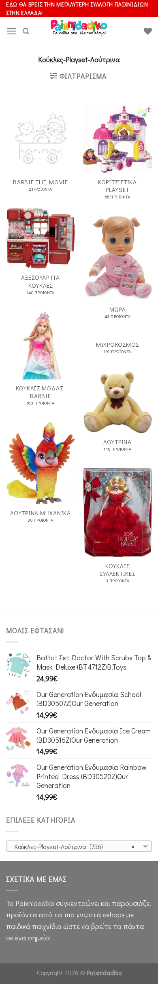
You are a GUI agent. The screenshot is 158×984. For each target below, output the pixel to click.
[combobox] (79, 846)
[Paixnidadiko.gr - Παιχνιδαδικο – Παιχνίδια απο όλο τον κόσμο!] (79, 31)
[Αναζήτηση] (26, 31)
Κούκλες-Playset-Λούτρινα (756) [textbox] (75, 846)
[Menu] (11, 31)
